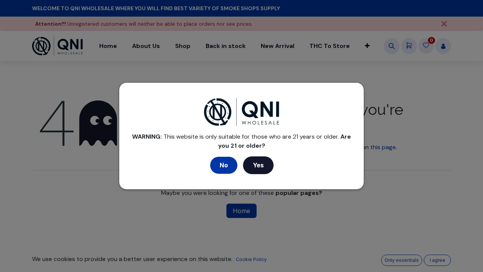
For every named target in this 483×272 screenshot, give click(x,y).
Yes (258, 165)
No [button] (224, 165)
